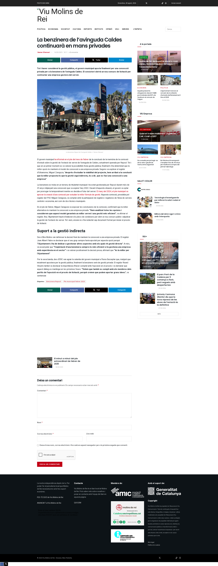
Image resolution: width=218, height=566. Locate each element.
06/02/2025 (59, 367)
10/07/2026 (147, 267)
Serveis (125, 29)
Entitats (99, 29)
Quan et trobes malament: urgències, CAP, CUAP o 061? (157, 135)
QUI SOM (77, 502)
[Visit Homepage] (61, 16)
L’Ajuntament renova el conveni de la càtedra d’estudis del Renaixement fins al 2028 (170, 94)
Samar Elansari (43, 52)
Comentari (42, 390)
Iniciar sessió (176, 3)
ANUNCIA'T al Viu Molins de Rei (49, 503)
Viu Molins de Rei (49, 558)
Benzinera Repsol (53, 281)
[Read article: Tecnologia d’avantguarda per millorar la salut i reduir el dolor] (145, 201)
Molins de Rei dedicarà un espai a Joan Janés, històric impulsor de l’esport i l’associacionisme (158, 64)
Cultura (77, 29)
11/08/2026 (144, 139)
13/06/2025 (159, 220)
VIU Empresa (145, 130)
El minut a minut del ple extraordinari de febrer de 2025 (67, 361)
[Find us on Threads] (166, 3)
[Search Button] (179, 29)
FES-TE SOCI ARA (43, 3)
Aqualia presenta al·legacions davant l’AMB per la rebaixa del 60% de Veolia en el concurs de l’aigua (146, 95)
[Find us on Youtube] (153, 3)
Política (41, 29)
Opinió (109, 29)
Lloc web (90, 433)
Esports (88, 29)
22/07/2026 (142, 168)
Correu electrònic (45, 434)
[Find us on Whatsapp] (159, 3)
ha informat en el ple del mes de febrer (71, 159)
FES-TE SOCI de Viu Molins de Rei (50, 497)
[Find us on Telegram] (156, 3)
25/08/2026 (165, 100)
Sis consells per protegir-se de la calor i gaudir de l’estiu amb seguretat (147, 162)
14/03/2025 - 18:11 (60, 52)
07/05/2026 (162, 308)
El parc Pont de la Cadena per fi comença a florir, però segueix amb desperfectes (166, 279)
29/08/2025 (159, 206)
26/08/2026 (142, 102)
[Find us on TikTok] (162, 3)
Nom (40, 422)
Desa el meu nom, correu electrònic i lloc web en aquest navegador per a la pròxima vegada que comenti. (84, 445)
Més (159, 314)
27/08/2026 (144, 70)
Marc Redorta (67, 558)
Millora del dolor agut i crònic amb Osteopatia (167, 215)
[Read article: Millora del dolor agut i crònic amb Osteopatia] (145, 218)
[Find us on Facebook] (143, 3)
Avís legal (151, 542)
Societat (65, 29)
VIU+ (117, 29)
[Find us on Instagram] (150, 3)
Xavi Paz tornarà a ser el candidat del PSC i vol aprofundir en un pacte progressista (159, 260)
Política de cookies (154, 545)
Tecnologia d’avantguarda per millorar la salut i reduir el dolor (167, 200)
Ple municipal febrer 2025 (74, 281)
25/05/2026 (162, 288)
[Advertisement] (84, 325)
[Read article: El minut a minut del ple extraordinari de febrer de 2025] (44, 362)
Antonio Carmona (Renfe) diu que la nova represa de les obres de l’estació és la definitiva (167, 299)
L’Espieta (137, 29)
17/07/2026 (165, 170)
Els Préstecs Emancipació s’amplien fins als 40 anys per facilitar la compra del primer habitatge (170, 163)
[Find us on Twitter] (146, 3)
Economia (53, 29)
